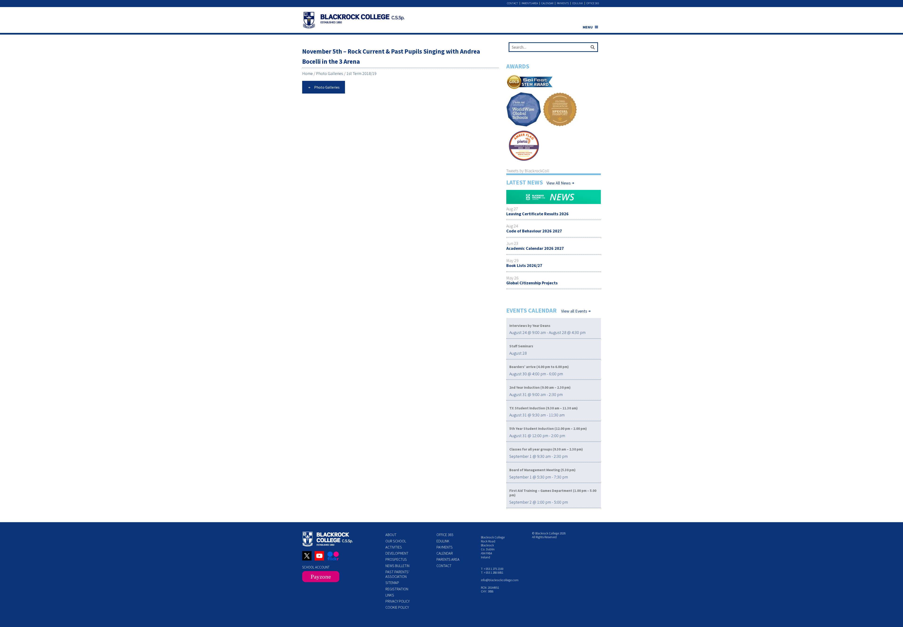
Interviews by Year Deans (529, 325)
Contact (512, 3)
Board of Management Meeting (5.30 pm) (542, 470)
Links (389, 595)
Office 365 (592, 3)
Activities (393, 547)
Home (307, 73)
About (390, 534)
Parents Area (530, 3)
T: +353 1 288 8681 (492, 573)
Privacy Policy (397, 601)
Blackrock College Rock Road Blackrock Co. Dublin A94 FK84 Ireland (493, 547)
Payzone (321, 576)
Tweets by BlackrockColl (527, 170)
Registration (396, 589)
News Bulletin (397, 565)
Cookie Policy (397, 607)
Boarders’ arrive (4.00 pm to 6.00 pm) (539, 366)
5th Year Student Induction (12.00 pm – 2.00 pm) (548, 428)
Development (396, 553)
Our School (395, 541)
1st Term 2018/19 (361, 73)
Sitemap (392, 582)
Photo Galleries (329, 73)
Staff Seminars (521, 346)
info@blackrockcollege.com (500, 580)
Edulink (577, 3)
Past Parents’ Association (397, 574)
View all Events (574, 311)
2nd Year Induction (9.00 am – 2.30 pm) (539, 387)
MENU (588, 27)
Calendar (547, 3)
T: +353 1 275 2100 (492, 569)
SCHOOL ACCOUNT (315, 567)
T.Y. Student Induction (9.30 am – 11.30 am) (543, 408)
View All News (559, 183)
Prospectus (396, 559)
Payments (563, 3)
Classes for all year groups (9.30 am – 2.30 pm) (546, 449)
